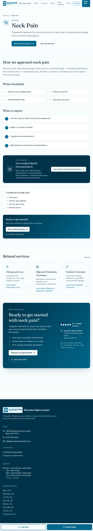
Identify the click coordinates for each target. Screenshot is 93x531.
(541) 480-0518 (20, 360)
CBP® (36, 3)
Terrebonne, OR (9, 514)
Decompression (25, 3)
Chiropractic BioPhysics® (13, 455)
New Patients (61, 3)
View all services (47, 44)
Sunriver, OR (8, 501)
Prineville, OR (8, 507)
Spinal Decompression (13, 452)
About (52, 3)
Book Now (71, 527)
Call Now (25, 527)
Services (44, 3)
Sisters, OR (7, 504)
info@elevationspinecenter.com (18, 441)
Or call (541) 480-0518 (15, 234)
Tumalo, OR (7, 511)
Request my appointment (21, 353)
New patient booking (22, 44)
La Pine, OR (7, 497)
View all (87, 257)
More (69, 3)
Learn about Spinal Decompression (67, 169)
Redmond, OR (8, 494)
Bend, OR (6, 490)
